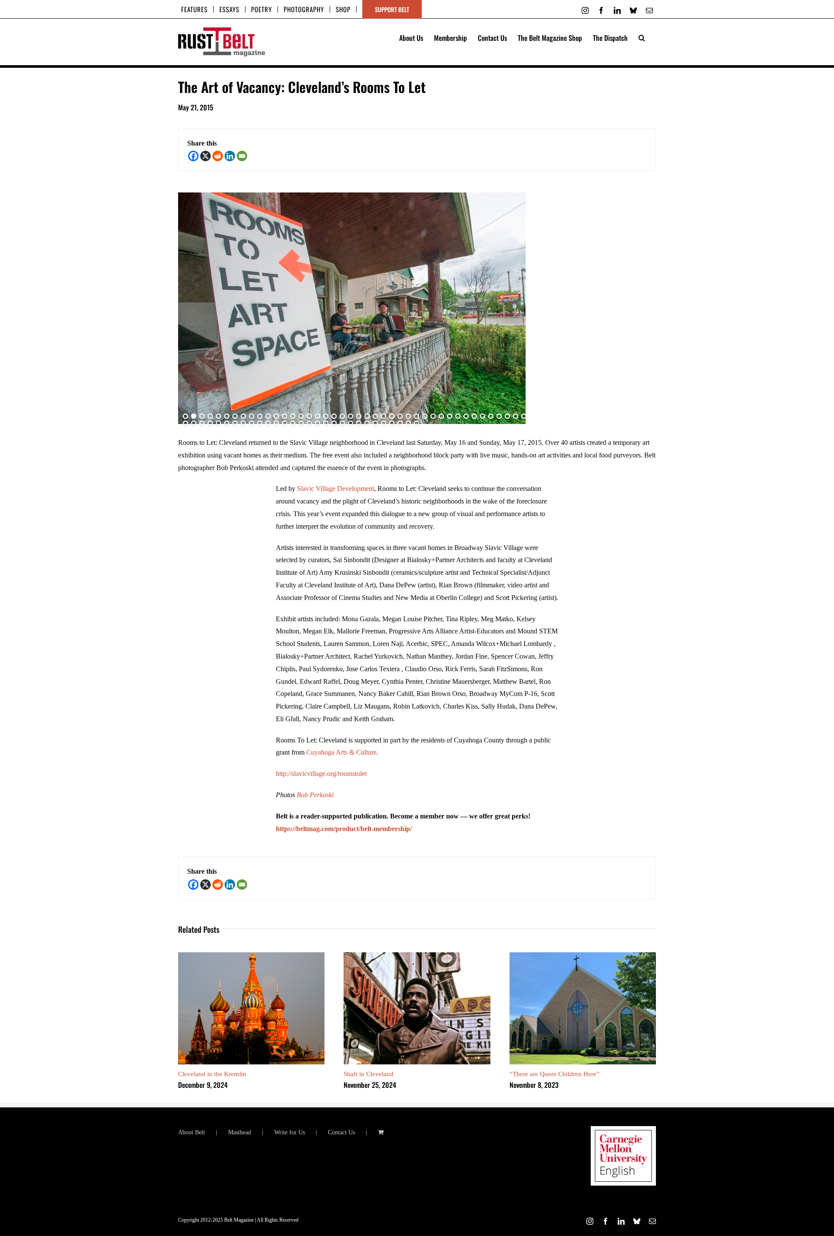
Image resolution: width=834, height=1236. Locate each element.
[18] (326, 417)
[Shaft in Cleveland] (417, 956)
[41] (516, 417)
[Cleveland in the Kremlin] (251, 956)
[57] (301, 424)
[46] (210, 424)
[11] (268, 417)
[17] (317, 417)
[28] (408, 417)
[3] (202, 417)
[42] (524, 417)
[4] (210, 417)
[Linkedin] (230, 156)
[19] (334, 417)
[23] (367, 417)
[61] (334, 424)
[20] (342, 417)
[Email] (242, 156)
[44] (194, 424)
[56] (293, 424)
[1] (185, 417)
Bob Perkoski (315, 795)
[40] (507, 417)
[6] (227, 417)
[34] (458, 417)
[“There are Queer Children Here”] (583, 956)
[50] (243, 424)
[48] (227, 424)
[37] (483, 417)
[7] (235, 417)
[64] (359, 424)
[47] (218, 424)
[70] (408, 424)
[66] (375, 424)
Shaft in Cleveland (369, 1073)
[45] (202, 424)
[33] (450, 417)
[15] (301, 417)
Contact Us (341, 1132)
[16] (309, 417)
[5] (218, 417)
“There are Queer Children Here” (554, 1073)
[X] (205, 156)
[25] (384, 417)
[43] (185, 424)
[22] (359, 417)
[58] (309, 424)
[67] (384, 424)
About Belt (191, 1132)
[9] (251, 417)
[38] (491, 417)
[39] (499, 417)
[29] (417, 417)
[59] (317, 424)
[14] (293, 417)
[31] (433, 417)
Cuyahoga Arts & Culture (341, 752)
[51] (251, 424)
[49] (235, 424)
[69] (400, 424)
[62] (342, 424)
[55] (284, 424)
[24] (375, 417)
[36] (474, 417)
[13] (284, 417)
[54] (276, 424)
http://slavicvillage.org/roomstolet (321, 773)
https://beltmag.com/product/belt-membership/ (344, 828)
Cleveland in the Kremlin (212, 1073)
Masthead (239, 1132)
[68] (392, 424)
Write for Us (289, 1132)
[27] (400, 417)
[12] (276, 417)
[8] (243, 417)
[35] (466, 417)
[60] (326, 424)
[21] (351, 417)
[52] (260, 424)
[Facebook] (193, 156)
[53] (268, 424)
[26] (392, 417)
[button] (642, 37)
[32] (441, 417)
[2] (194, 417)
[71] (417, 424)
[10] (260, 417)
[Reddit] (217, 156)
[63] (351, 424)
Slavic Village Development (335, 488)
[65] (367, 424)
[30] (425, 417)
